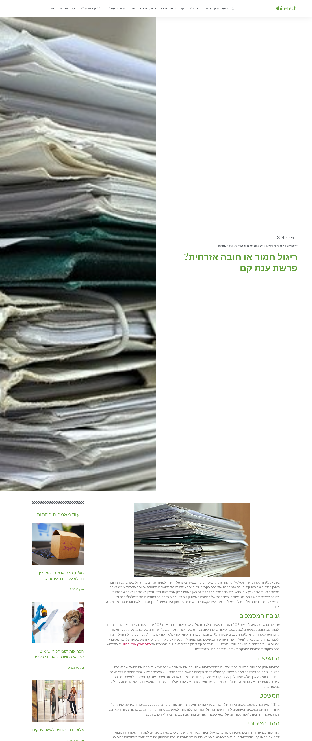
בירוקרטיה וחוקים (189, 8)
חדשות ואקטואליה (117, 8)
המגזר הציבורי (68, 8)
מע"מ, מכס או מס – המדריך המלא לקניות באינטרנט (61, 575)
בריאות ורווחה (167, 8)
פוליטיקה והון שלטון (91, 8)
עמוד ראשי (228, 8)
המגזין (52, 8)
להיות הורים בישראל (144, 8)
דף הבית (293, 245)
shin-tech (286, 8)
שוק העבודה (211, 8)
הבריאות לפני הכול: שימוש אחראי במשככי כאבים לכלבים (58, 653)
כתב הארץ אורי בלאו (137, 644)
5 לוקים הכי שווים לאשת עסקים (58, 729)
